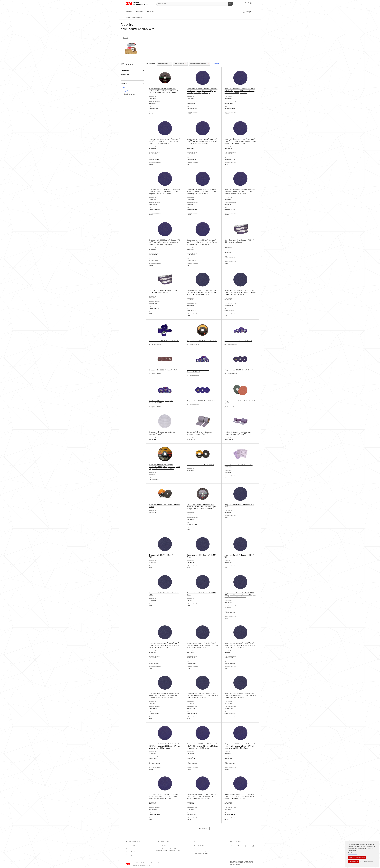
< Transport (124, 91)
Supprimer (216, 64)
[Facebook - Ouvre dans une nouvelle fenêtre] (245, 845)
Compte (248, 12)
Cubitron (163, 63)
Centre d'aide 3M (199, 846)
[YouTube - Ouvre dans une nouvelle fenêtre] (238, 845)
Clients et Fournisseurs (132, 852)
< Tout (123, 87)
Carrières (128, 849)
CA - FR (247, 3)
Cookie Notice (352, 853)
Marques (150, 12)
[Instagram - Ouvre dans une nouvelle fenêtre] (252, 845)
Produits (129, 12)
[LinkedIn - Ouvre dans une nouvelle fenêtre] (231, 845)
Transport (179, 63)
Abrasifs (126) (125, 74)
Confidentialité (144, 863)
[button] (366, 861)
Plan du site (197, 849)
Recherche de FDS (161, 846)
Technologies (129, 855)
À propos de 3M (130, 846)
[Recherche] (230, 4)
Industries (139, 12)
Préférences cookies (155, 863)
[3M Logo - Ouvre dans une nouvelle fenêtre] (137, 3)
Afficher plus (203, 828)
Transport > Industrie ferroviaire (198, 63)
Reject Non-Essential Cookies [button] (357, 857)
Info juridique (136, 863)
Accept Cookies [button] (353, 861)
